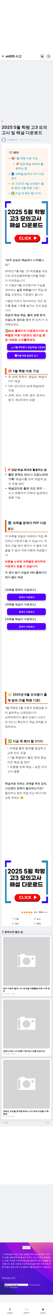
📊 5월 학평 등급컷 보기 (26, 355)
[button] (4, 56)
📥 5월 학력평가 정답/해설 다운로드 (28, 347)
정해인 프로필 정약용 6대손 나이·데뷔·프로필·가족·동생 (26, 1112)
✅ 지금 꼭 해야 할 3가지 (26, 193)
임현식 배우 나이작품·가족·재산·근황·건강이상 (24, 1051)
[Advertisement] (26, 26)
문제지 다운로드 (26, 597)
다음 (6, 1122)
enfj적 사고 (14, 56)
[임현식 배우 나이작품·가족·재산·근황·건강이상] (26, 1024)
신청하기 (26, 1313)
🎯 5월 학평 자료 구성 (24, 158)
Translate (13, 1287)
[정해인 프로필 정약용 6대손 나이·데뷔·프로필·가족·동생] (26, 1084)
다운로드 (10, 1313)
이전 (47, 1122)
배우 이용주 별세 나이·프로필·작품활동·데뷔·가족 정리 (26, 989)
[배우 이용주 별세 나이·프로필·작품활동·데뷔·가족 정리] (26, 961)
